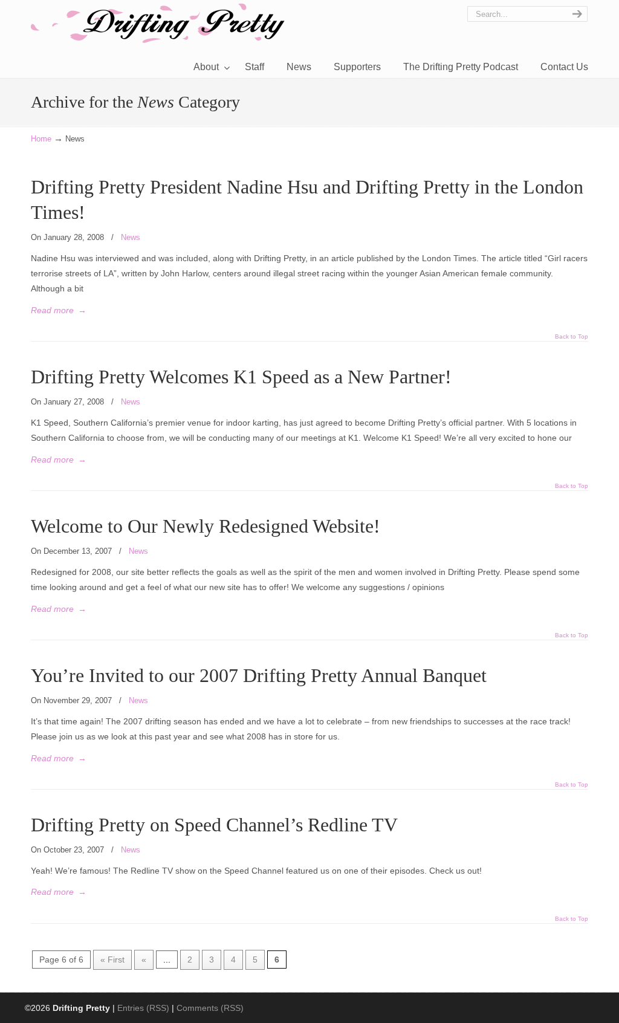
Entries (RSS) (143, 1008)
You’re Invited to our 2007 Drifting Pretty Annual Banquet (259, 675)
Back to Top (571, 337)
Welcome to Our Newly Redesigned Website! (205, 526)
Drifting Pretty (158, 23)
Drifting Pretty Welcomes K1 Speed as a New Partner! (241, 377)
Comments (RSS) (210, 1008)
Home (41, 139)
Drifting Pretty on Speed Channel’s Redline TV (214, 825)
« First (112, 959)
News (130, 237)
